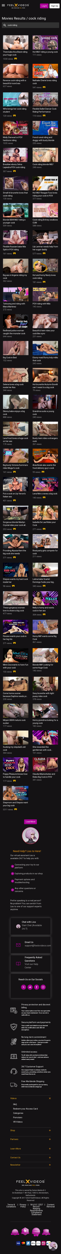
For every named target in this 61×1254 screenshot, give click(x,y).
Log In (44, 6)
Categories (18, 1113)
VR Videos (18, 1122)
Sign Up (54, 6)
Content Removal (51, 1206)
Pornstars (17, 1117)
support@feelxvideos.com (38, 945)
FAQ (15, 1104)
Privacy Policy (23, 1206)
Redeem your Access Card (25, 1109)
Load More (30, 822)
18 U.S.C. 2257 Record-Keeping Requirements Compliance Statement (36, 1210)
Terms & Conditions (11, 1206)
